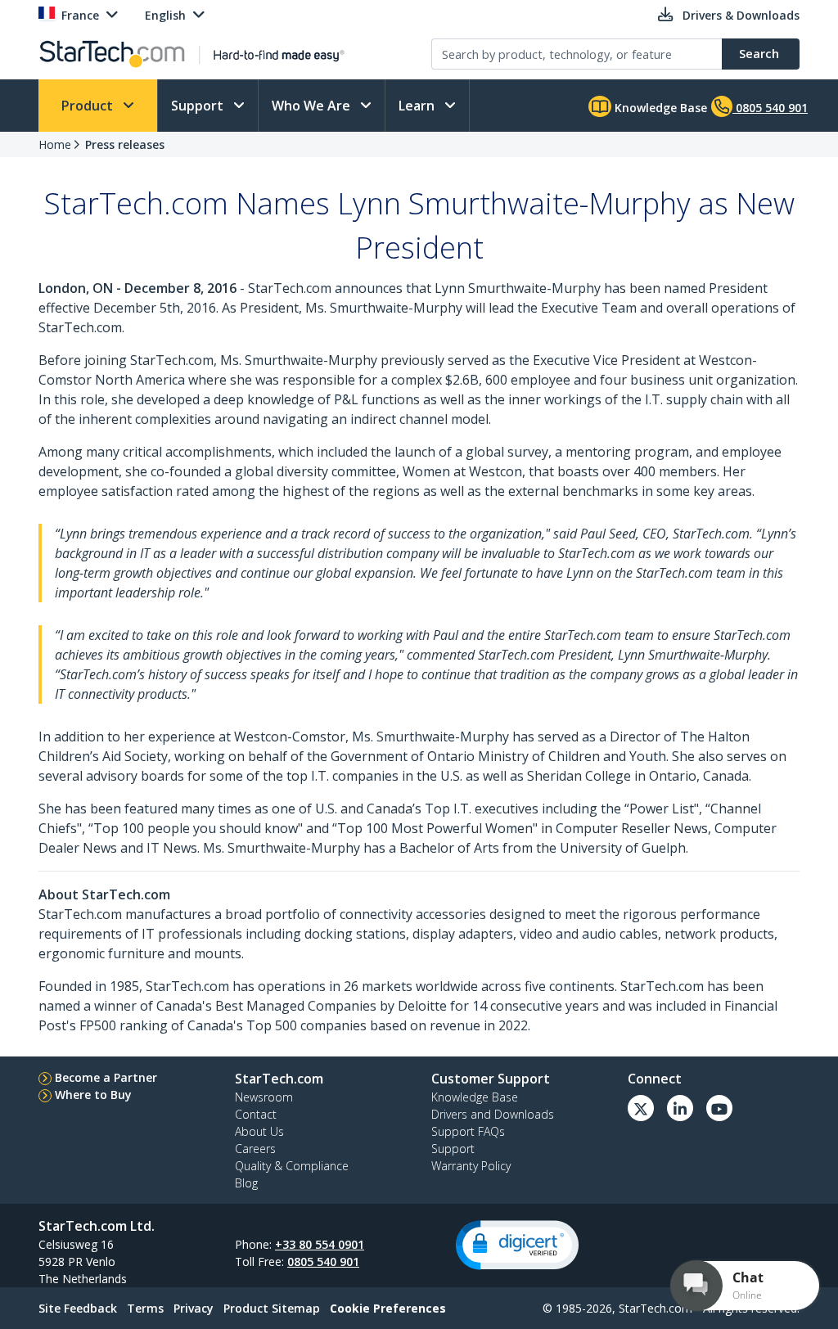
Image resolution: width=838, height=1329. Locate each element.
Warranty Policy (471, 1166)
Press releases (124, 144)
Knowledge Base (659, 107)
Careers (255, 1148)
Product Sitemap (271, 1308)
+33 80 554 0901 (319, 1244)
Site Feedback (77, 1308)
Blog (246, 1183)
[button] (517, 1245)
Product (88, 106)
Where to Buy (93, 1094)
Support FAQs (468, 1131)
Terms (145, 1308)
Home (54, 144)
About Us (259, 1131)
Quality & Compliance (292, 1166)
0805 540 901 (323, 1261)
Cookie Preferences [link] (388, 1308)
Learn (418, 106)
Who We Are (313, 106)
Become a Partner (106, 1077)
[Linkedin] (680, 1108)
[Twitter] (641, 1108)
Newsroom (264, 1097)
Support (199, 106)
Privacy (193, 1308)
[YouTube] (719, 1108)
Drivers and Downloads (492, 1114)
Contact (256, 1114)
